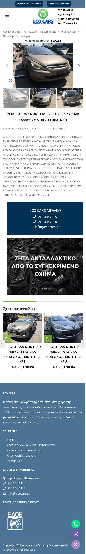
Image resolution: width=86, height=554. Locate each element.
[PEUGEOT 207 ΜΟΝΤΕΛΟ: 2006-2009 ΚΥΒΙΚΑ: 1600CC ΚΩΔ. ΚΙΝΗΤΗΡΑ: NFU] (63, 328)
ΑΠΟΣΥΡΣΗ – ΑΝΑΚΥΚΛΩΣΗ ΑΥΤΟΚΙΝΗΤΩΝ (31, 445)
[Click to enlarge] (10, 80)
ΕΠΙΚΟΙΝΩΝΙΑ (14, 461)
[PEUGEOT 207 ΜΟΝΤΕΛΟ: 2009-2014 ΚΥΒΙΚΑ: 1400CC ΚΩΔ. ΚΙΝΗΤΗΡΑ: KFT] (22, 328)
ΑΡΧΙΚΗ (11, 440)
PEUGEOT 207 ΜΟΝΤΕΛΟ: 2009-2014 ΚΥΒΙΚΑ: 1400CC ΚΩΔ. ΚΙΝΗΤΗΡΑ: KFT (23, 354)
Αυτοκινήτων (68, 32)
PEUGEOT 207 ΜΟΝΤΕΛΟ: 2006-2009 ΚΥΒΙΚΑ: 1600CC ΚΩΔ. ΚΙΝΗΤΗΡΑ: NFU (64, 354)
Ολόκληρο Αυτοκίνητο (16, 36)
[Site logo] (43, 16)
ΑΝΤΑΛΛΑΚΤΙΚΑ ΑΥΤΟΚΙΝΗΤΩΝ (24, 450)
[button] (7, 66)
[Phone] (75, 524)
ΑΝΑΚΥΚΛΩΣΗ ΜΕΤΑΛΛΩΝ (21, 455)
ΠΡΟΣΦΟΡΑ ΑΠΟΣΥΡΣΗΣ (29, 3)
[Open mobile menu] (7, 17)
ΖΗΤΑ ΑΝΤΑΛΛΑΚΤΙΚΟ (59, 3)
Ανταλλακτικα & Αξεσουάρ (40, 32)
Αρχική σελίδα (11, 32)
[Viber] (75, 534)
